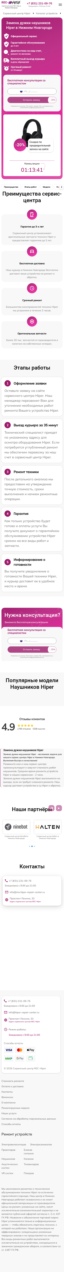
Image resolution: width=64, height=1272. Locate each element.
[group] (16, 830)
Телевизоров (31, 1164)
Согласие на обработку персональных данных (28, 1118)
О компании (8, 1102)
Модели (46, 187)
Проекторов (8, 1149)
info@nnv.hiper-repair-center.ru (27, 892)
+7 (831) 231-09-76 (39, 3)
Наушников (8, 1158)
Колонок (29, 1158)
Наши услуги (9, 1113)
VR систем (7, 1173)
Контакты (7, 1091)
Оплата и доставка (12, 1086)
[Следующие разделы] (61, 187)
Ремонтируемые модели (15, 1107)
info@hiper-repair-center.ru (24, 1012)
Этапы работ (30, 187)
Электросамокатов (41, 1144)
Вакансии (7, 1097)
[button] (51, 808)
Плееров (29, 1173)
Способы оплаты (11, 1124)
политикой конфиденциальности (32, 108)
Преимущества (11, 187)
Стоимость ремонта (12, 1080)
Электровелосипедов (13, 1144)
